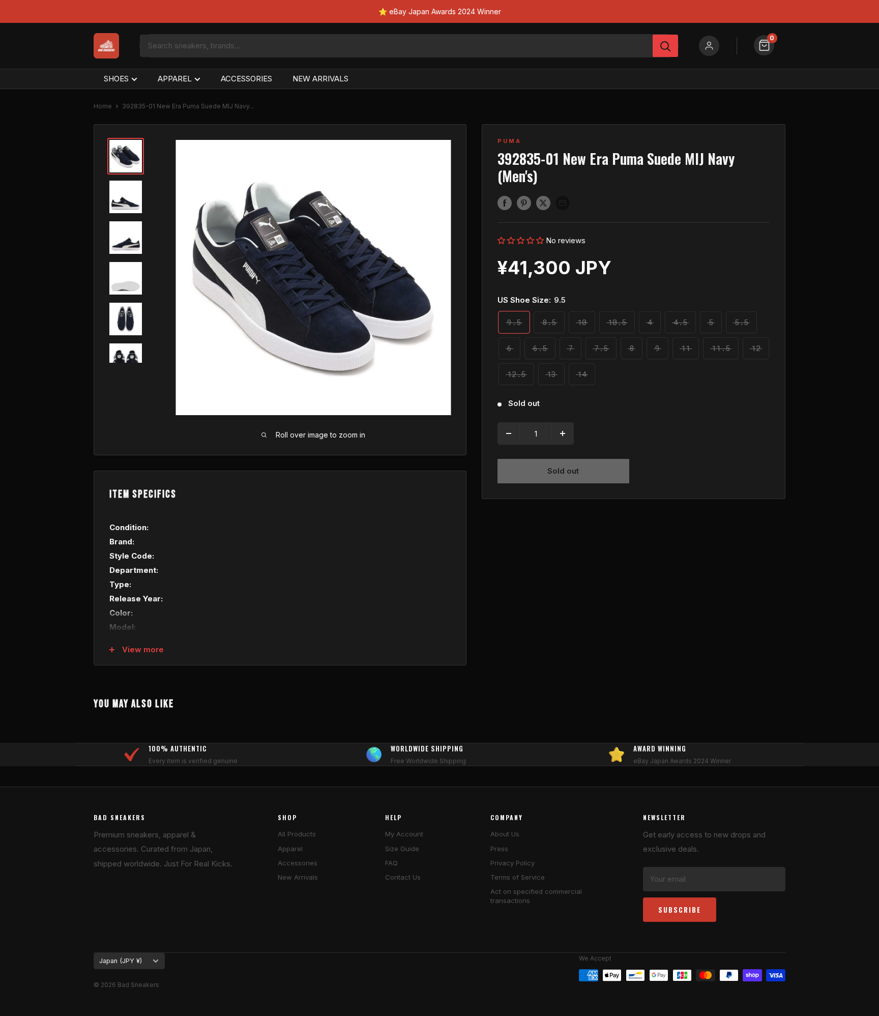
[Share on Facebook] (504, 202)
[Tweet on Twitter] (543, 202)
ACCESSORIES (246, 78)
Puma (509, 140)
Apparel (290, 849)
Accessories (297, 863)
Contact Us (403, 877)
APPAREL (175, 78)
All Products (297, 834)
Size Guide (402, 849)
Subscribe (679, 910)
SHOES (116, 78)
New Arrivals (298, 877)
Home (103, 106)
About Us (504, 834)
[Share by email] (562, 202)
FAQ (391, 863)
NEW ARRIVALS (320, 78)
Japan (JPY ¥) (120, 961)
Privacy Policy (512, 863)
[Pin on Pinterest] (524, 202)
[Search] (665, 46)
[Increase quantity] (562, 433)
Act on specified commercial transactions (536, 896)
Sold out (563, 471)
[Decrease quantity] (508, 433)
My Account (404, 834)
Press (499, 849)
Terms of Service (517, 877)
